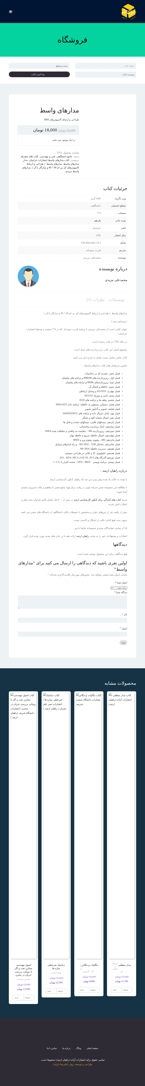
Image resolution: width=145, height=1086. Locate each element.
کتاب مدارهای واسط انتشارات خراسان (49, 160)
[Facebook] (59, 1037)
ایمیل (123, 628)
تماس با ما (52, 1048)
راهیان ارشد (82, 536)
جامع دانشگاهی (64, 156)
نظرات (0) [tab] (96, 299)
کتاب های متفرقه (29, 156)
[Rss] (78, 1037)
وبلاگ (78, 1048)
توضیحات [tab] (116, 299)
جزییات (125, 990)
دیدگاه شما (120, 592)
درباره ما (66, 1048)
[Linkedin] (85, 1037)
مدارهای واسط (71, 164)
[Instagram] (72, 1037)
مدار (25, 160)
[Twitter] (66, 1037)
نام (124, 614)
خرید (114, 990)
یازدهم (97, 220)
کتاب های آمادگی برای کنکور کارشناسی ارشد (97, 499)
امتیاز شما (121, 582)
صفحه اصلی (92, 1048)
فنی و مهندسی (47, 156)
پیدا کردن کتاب (38, 74)
